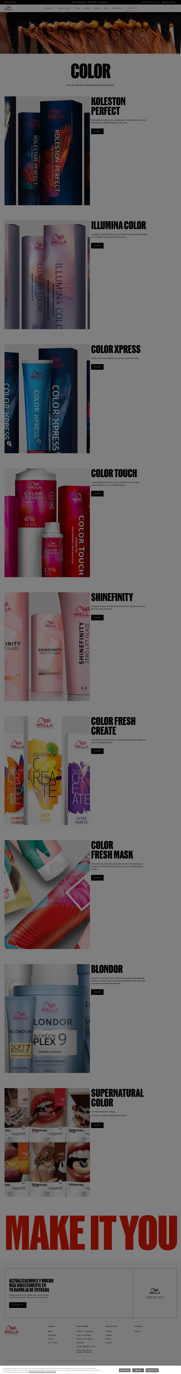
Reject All (138, 1370)
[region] (90, 1370)
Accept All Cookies (152, 1370)
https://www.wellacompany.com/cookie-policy (43, 1372)
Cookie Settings (124, 1370)
